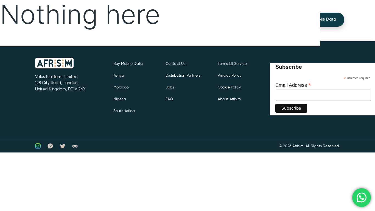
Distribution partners (183, 75)
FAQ (169, 99)
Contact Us (175, 64)
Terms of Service (232, 64)
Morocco (120, 87)
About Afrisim (229, 99)
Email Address (293, 85)
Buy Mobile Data (320, 19)
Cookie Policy (229, 87)
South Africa (124, 111)
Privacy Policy (229, 75)
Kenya (118, 75)
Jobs (170, 87)
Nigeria (119, 99)
